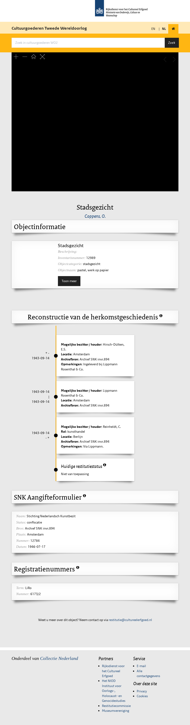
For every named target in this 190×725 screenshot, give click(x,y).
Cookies (142, 696)
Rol (63, 431)
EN (153, 29)
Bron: (20, 528)
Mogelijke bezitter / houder (81, 344)
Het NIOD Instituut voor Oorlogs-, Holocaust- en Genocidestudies (113, 691)
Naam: (21, 516)
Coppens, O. (95, 216)
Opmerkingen (71, 364)
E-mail (141, 666)
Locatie (66, 354)
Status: (21, 522)
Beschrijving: (67, 251)
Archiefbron (69, 359)
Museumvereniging (115, 711)
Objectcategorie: (70, 264)
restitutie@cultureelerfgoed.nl (130, 620)
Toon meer (69, 281)
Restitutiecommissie (116, 706)
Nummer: (23, 540)
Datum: (21, 546)
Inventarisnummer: (72, 258)
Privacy (142, 691)
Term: (20, 588)
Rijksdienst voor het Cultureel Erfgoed (113, 671)
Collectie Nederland (59, 658)
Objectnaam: (67, 270)
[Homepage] (173, 29)
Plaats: (21, 534)
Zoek (171, 43)
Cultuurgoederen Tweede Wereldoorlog (49, 28)
